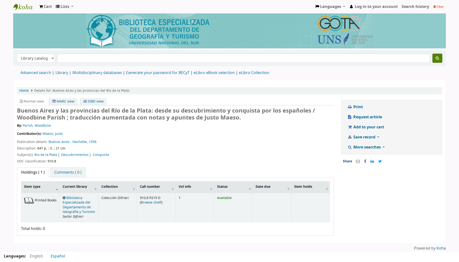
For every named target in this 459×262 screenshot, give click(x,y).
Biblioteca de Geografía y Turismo (25, 6)
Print (357, 107)
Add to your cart (368, 127)
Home (24, 90)
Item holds (303, 186)
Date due (263, 186)
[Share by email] (358, 161)
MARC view (65, 101)
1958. (93, 141)
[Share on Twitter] (380, 161)
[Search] (437, 58)
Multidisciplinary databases (97, 73)
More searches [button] (367, 147)
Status (222, 186)
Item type (32, 186)
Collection (109, 186)
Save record (364, 137)
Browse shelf (151, 202)
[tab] (68, 172)
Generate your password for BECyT (158, 73)
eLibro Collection (254, 73)
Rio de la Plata (45, 154)
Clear (440, 6)
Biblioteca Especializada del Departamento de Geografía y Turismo (79, 204)
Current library (75, 186)
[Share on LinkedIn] (372, 161)
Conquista (101, 154)
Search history (415, 7)
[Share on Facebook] (365, 161)
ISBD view (95, 101)
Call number (150, 186)
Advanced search (35, 73)
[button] (45, 6)
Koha (441, 248)
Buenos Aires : (60, 141)
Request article (367, 117)
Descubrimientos (74, 154)
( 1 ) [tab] (33, 172)
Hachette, (80, 141)
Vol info (185, 186)
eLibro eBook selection (215, 73)
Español (58, 256)
